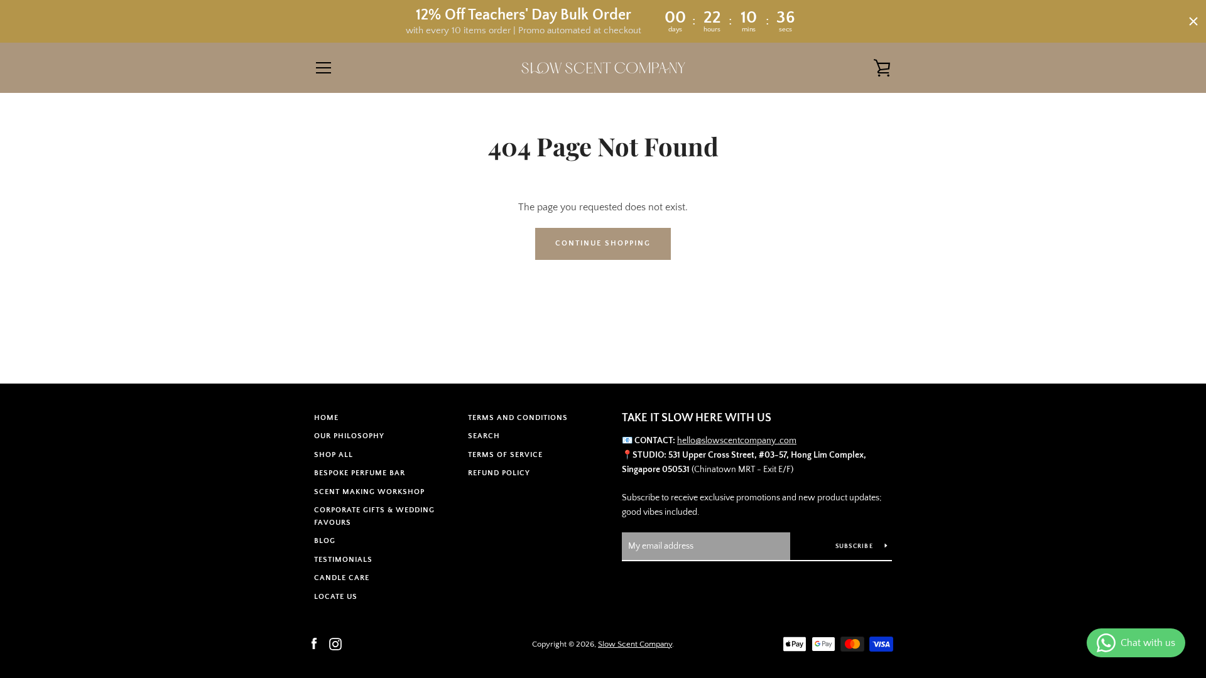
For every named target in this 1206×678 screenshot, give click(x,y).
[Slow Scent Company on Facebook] (314, 643)
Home (326, 418)
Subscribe (855, 546)
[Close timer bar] (1193, 21)
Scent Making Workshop (369, 492)
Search (484, 436)
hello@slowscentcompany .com (736, 441)
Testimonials (343, 560)
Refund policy (499, 473)
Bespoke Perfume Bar (359, 473)
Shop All (333, 455)
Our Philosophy (349, 436)
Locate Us (335, 597)
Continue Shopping (603, 243)
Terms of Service (505, 455)
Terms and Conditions (518, 418)
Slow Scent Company (635, 644)
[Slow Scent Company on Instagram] (335, 643)
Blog (324, 541)
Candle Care (341, 578)
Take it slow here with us (696, 418)
